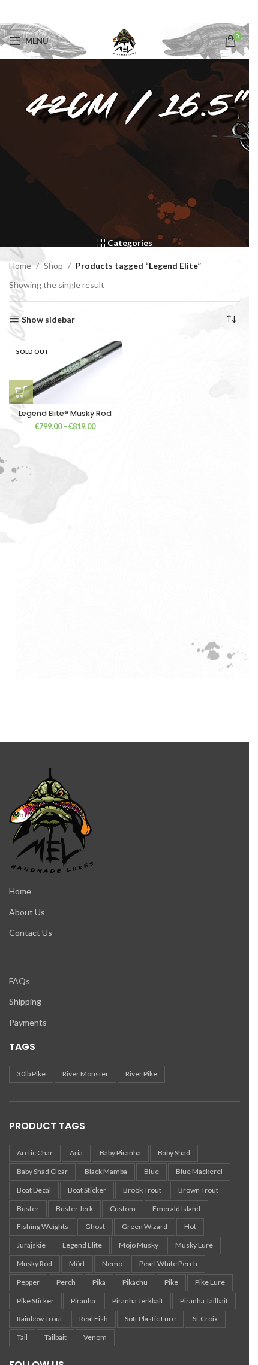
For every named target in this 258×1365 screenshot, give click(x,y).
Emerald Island (176, 1208)
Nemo (112, 1263)
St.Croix (205, 1318)
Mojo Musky (138, 1244)
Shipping (25, 1001)
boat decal (34, 1189)
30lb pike (31, 1073)
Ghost (95, 1226)
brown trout (198, 1189)
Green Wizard (144, 1226)
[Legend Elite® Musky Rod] (65, 372)
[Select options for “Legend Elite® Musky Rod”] (21, 392)
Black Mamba (106, 1171)
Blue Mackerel (199, 1171)
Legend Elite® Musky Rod (65, 413)
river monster (85, 1073)
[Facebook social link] (125, 11)
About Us (27, 912)
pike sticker (35, 1300)
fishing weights (42, 1226)
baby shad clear (42, 1171)
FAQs (19, 981)
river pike (141, 1073)
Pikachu (135, 1282)
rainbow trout (39, 1318)
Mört (77, 1263)
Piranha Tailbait (204, 1300)
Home (20, 265)
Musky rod (34, 1263)
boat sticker (87, 1189)
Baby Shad (174, 1152)
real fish (93, 1318)
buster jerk (74, 1208)
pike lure (210, 1282)
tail (22, 1337)
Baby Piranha (120, 1152)
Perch (66, 1282)
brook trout (142, 1189)
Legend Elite (82, 1244)
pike (171, 1282)
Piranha (83, 1300)
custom (123, 1208)
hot (190, 1226)
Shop (53, 265)
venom (95, 1337)
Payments (28, 1022)
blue (151, 1171)
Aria (76, 1152)
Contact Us (30, 932)
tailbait (55, 1337)
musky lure (194, 1244)
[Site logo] (125, 40)
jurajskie (31, 1244)
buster (28, 1208)
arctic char (35, 1152)
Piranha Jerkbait (137, 1300)
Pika (99, 1282)
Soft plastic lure (150, 1318)
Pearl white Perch (168, 1263)
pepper (28, 1282)
